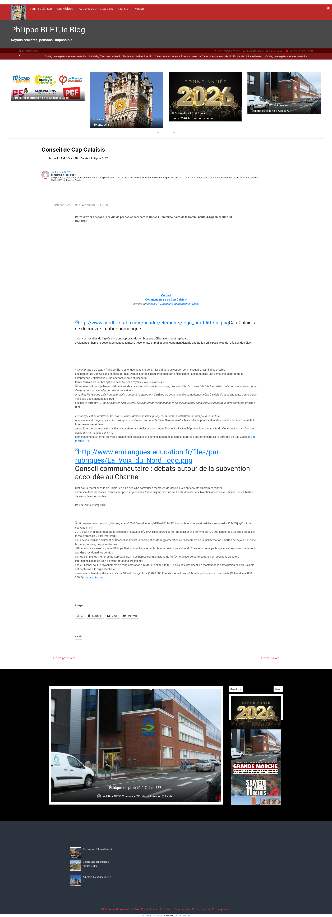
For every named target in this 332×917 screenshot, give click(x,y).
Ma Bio (123, 8)
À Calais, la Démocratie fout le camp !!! (300, 114)
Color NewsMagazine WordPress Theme (183, 909)
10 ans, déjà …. (47, 124)
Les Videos (65, 8)
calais (78, 636)
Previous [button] (236, 689)
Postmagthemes (221, 909)
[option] (116, 56)
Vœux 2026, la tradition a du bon (138, 118)
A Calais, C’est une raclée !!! (83, 56)
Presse (139, 8)
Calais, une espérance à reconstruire (154, 56)
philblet (151, 303)
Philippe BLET (62, 172)
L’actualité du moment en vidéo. (179, 303)
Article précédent (64, 658)
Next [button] (278, 689)
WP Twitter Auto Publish (152, 915)
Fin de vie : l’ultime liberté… (116, 56)
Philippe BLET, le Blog (48, 29)
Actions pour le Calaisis (96, 8)
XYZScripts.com (183, 915)
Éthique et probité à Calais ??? (215, 111)
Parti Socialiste (41, 8)
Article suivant (270, 658)
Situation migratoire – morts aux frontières (135, 787)
